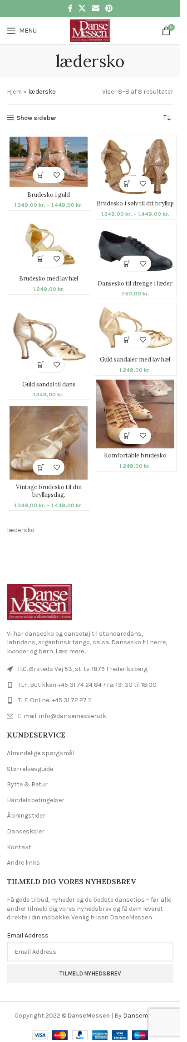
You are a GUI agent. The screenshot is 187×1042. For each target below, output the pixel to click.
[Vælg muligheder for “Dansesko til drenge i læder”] (127, 263)
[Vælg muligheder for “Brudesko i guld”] (41, 175)
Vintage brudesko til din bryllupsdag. (49, 491)
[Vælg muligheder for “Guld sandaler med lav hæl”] (127, 340)
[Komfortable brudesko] (135, 414)
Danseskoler (25, 831)
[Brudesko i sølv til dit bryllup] (135, 166)
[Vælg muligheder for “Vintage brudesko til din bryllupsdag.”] (41, 467)
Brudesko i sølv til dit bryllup (135, 203)
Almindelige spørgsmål (40, 753)
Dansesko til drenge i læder (135, 283)
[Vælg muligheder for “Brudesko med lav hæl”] (41, 259)
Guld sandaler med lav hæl (135, 359)
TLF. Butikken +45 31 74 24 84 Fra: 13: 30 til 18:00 (87, 685)
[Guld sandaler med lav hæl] (135, 328)
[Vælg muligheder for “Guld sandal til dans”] (41, 364)
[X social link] (82, 8)
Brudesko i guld (48, 194)
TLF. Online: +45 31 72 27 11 (55, 700)
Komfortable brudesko (135, 455)
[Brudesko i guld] (49, 162)
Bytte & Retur (27, 784)
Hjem (14, 91)
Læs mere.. (70, 651)
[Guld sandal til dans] (49, 338)
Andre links (23, 862)
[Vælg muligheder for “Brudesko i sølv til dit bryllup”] (127, 184)
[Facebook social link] (70, 8)
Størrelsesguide (30, 769)
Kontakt (19, 847)
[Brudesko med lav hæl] (49, 243)
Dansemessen (144, 1015)
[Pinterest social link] (108, 8)
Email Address (28, 935)
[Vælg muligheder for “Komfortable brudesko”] (127, 436)
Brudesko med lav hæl (48, 278)
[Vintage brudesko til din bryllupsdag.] (49, 443)
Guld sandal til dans (48, 384)
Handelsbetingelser (35, 800)
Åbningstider (26, 815)
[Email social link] (95, 8)
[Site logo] (90, 30)
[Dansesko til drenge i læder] (135, 250)
